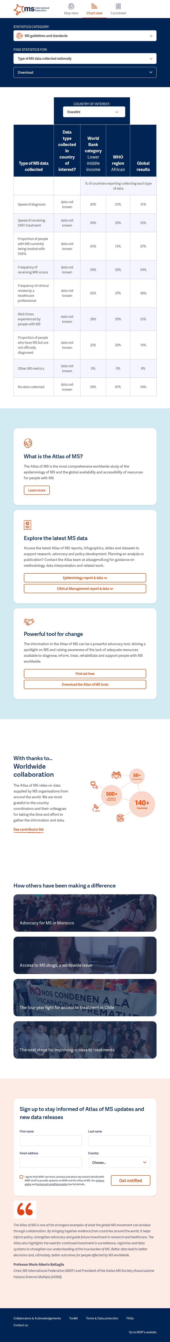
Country (93, 1153)
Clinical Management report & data (83, 588)
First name (27, 1131)
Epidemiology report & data (83, 577)
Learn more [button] (36, 490)
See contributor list (28, 829)
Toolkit (73, 1318)
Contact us (20, 1325)
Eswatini (73, 111)
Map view (71, 13)
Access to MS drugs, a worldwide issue (56, 965)
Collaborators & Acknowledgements (37, 1318)
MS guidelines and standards (46, 35)
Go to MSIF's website (143, 1332)
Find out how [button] (85, 673)
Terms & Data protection (102, 1318)
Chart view (94, 13)
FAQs (130, 1318)
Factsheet (118, 13)
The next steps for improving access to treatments (67, 1050)
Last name (95, 1131)
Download (25, 72)
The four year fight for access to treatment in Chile (67, 1007)
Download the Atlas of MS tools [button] (85, 684)
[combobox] (119, 1162)
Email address (29, 1153)
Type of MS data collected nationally (45, 58)
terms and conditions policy (52, 1184)
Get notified (130, 1180)
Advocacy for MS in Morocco (47, 923)
